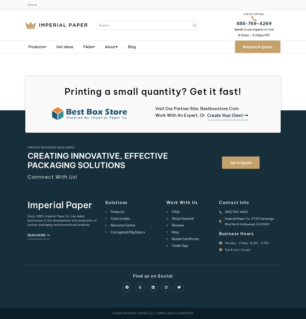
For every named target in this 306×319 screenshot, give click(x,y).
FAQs (88, 47)
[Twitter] (179, 287)
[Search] (194, 25)
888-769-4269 (254, 23)
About (110, 47)
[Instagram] (166, 287)
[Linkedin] (153, 287)
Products (36, 47)
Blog (132, 47)
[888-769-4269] (254, 18)
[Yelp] (140, 287)
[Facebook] (127, 287)
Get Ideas (64, 47)
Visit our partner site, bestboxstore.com (197, 108)
